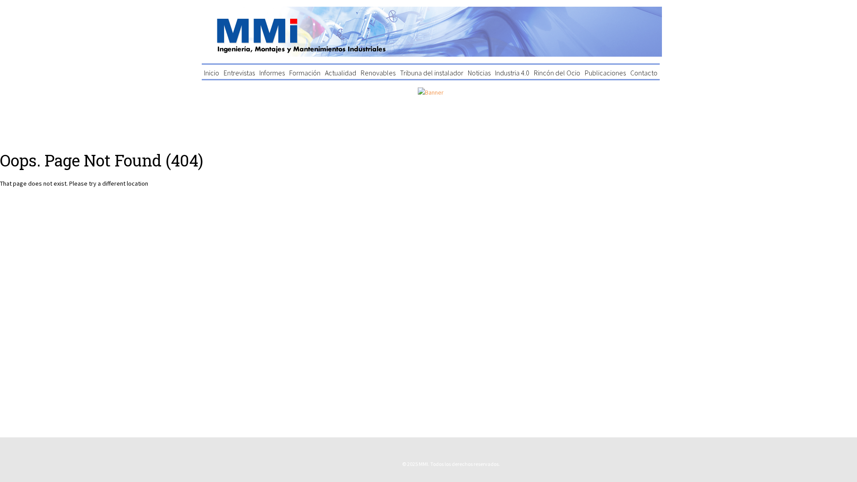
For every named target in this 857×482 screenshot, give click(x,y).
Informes (272, 72)
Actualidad (340, 72)
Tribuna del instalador (431, 72)
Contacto (643, 72)
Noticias (479, 72)
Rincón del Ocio (557, 72)
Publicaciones (605, 72)
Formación (304, 72)
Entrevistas (239, 72)
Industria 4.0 (512, 72)
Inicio (211, 72)
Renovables (378, 72)
